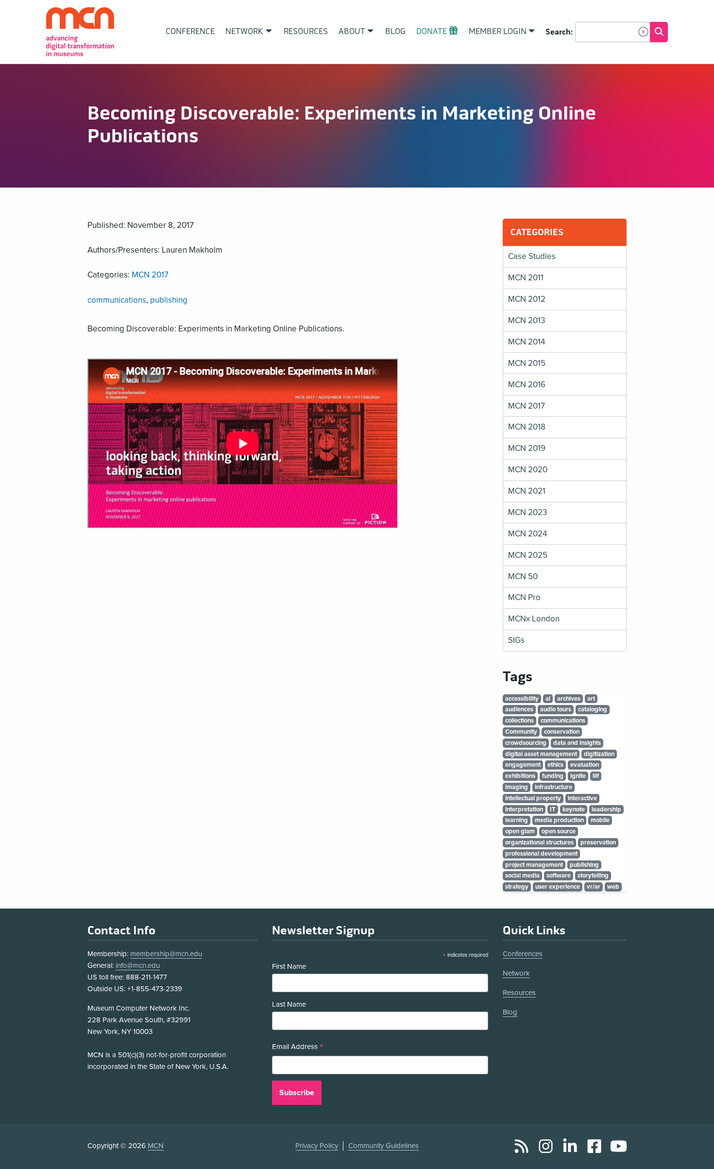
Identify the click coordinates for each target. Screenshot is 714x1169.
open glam (520, 831)
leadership (606, 809)
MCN (156, 1145)
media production (559, 820)
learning (516, 820)
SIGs (516, 640)
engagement (523, 765)
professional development (541, 854)
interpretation (524, 809)
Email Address (297, 1047)
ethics (555, 765)
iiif (596, 776)
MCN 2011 (526, 278)
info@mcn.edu (138, 965)
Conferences (523, 953)
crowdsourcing (525, 743)
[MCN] (80, 31)
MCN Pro (524, 597)
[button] (643, 32)
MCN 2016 (526, 384)
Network (516, 973)
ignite (578, 776)
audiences (519, 709)
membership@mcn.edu (166, 953)
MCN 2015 (526, 363)
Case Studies (532, 256)
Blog (510, 1012)
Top (692, 1151)
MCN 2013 (526, 320)
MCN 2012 (526, 299)
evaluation (584, 765)
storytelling (593, 875)
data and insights (577, 743)
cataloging (592, 709)
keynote (573, 809)
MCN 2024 (527, 534)
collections (519, 720)
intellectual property (533, 798)
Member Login (498, 31)
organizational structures (539, 842)
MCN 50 (523, 576)
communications (116, 300)
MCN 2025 (527, 555)
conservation (561, 732)
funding (552, 776)
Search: (559, 32)
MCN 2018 (526, 427)
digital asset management (541, 754)
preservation (598, 842)
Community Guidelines (383, 1145)
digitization (599, 754)
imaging (516, 787)
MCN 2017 (150, 275)
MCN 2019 (526, 448)
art (591, 699)
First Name (289, 966)
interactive (582, 798)
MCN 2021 (526, 491)
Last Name (289, 1004)
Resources (519, 992)
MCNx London (534, 619)
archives (568, 699)
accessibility (522, 699)
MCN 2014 (526, 342)
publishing (168, 300)
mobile (600, 820)
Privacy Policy (316, 1145)
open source (559, 831)
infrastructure (553, 787)
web (613, 887)
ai (547, 699)
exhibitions (520, 776)
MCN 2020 (527, 469)
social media (522, 875)
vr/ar (593, 887)
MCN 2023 (527, 512)
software (558, 875)
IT (553, 809)
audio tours (555, 709)
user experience (557, 887)
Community (521, 732)
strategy (516, 887)
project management (534, 865)
